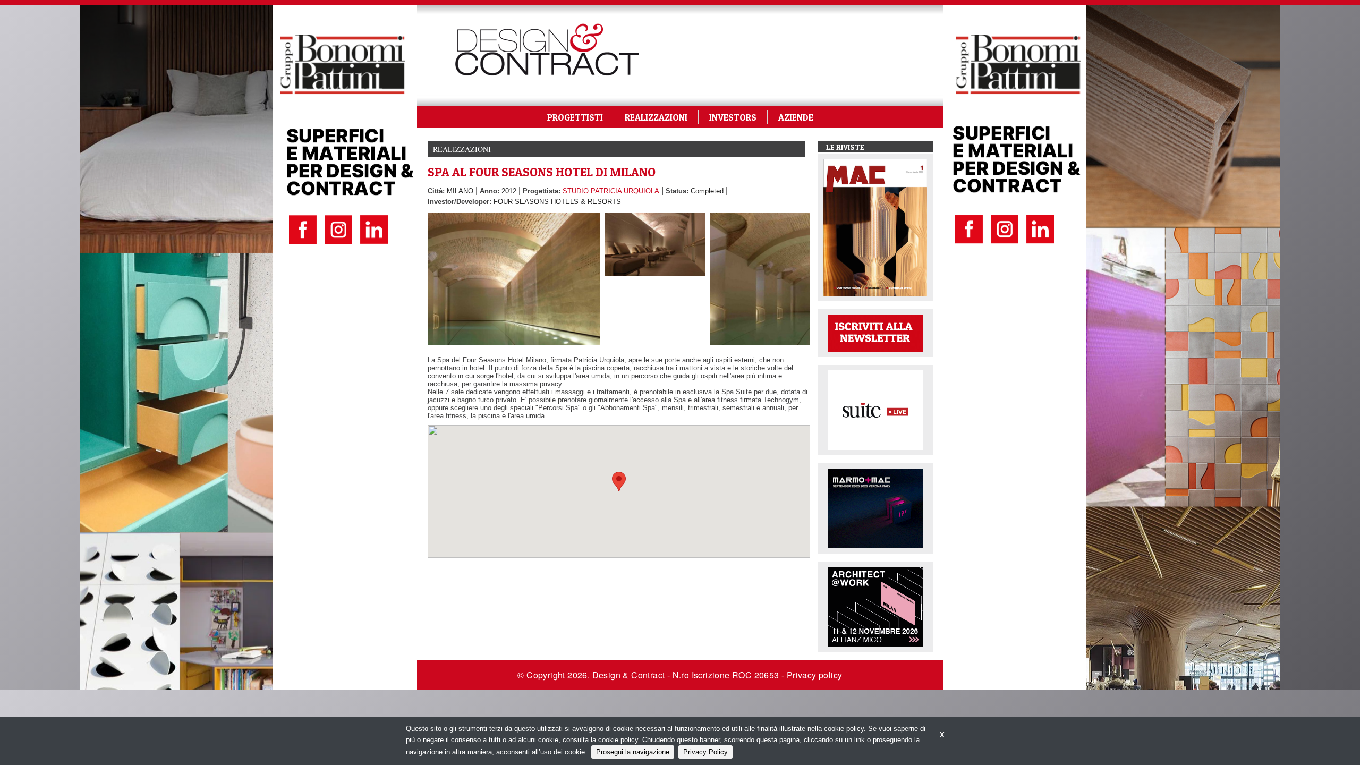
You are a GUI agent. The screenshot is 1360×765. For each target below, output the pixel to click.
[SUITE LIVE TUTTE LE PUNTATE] (875, 409)
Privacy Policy (705, 752)
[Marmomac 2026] (875, 507)
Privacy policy (815, 675)
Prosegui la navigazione (632, 752)
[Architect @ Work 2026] (875, 605)
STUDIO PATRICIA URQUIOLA (611, 191)
